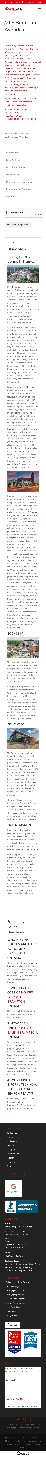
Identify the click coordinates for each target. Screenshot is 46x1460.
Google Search (12, 1315)
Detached (17, 98)
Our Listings (11, 1133)
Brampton (10, 1149)
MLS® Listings (12, 1286)
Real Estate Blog (13, 1307)
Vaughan (10, 1157)
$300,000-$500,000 (13, 112)
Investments (10, 105)
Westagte (17, 84)
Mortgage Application (15, 1294)
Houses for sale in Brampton (19, 1011)
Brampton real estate (16, 429)
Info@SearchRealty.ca (14, 1256)
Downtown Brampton (20, 74)
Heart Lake (23, 52)
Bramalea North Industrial (16, 90)
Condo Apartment (24, 101)
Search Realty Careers (15, 1303)
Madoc (13, 81)
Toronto (9, 1137)
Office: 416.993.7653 (14, 1247)
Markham (10, 1162)
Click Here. (29, 1074)
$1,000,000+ (31, 119)
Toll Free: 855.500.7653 (15, 1244)
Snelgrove (14, 55)
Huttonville (20, 65)
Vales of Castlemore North (23, 49)
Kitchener (10, 1166)
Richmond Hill (12, 1153)
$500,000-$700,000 (13, 116)
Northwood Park (19, 71)
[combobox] (7, 167)
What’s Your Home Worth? (18, 1282)
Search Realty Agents (15, 1298)
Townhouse (10, 101)
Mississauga (11, 1141)
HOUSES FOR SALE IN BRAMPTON (20, 997)
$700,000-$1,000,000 (14, 119)
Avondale (14, 87)
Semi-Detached (30, 98)
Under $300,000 (20, 109)
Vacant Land (22, 105)
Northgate (24, 87)
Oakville (10, 1145)
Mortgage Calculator (15, 1290)
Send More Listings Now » (18, 224)
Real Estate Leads (22, 1427)
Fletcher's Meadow (22, 62)
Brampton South (17, 78)
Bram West (16, 68)
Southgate (34, 87)
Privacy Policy (12, 1311)
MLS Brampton (13, 287)
